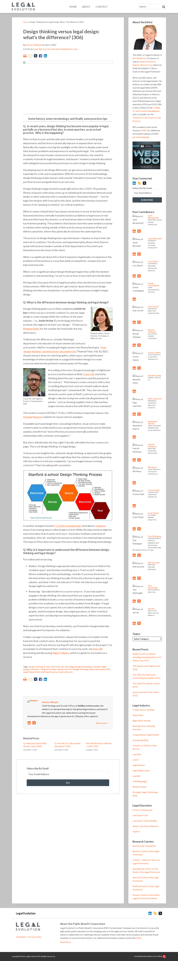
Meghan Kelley (31, 328)
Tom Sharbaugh (153, 586)
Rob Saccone (154, 562)
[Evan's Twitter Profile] (139, 529)
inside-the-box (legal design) (68, 666)
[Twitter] (144, 183)
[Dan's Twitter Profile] (139, 322)
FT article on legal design (67, 525)
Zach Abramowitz (153, 216)
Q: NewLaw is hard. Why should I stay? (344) (34, 744)
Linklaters (100, 525)
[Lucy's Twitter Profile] (139, 276)
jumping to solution (92, 666)
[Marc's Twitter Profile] (139, 414)
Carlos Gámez (154, 352)
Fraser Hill (88, 374)
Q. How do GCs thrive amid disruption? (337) (67, 744)
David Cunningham (153, 284)
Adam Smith (138, 715)
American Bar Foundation (144, 846)
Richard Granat (140, 787)
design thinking (36, 666)
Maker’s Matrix (60, 652)
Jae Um (151, 608)
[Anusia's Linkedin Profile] (29, 723)
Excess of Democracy (142, 810)
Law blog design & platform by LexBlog (148, 956)
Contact (102, 6)
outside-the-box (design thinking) (72, 669)
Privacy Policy (35, 937)
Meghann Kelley (48, 669)
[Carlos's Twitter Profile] (139, 368)
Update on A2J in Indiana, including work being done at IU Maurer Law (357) (147, 657)
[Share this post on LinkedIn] (45, 56)
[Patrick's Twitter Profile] (139, 460)
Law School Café (140, 815)
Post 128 (97, 648)
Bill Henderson (139, 58)
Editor (139, 938)
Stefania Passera (32, 416)
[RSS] (139, 183)
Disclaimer (21, 937)
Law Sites (137, 754)
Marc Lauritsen (155, 398)
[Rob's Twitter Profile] (139, 578)
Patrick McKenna (152, 445)
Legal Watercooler (141, 770)
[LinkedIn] (134, 183)
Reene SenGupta (97, 669)
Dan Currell (153, 306)
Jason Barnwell (155, 238)
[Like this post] (40, 56)
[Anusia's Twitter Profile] (34, 723)
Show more (101, 723)
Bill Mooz (152, 467)
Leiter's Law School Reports (145, 826)
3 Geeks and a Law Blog (143, 710)
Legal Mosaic (139, 765)
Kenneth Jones (154, 375)
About (86, 6)
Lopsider (137, 776)
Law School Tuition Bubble (145, 820)
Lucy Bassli (153, 261)
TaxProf (136, 831)
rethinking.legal (140, 781)
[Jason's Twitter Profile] (139, 254)
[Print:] (25, 55)
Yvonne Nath (154, 490)
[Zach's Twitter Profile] (139, 231)
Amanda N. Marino (153, 422)
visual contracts (65, 671)
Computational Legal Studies (146, 734)
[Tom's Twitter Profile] (139, 601)
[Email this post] (30, 56)
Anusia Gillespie (33, 44)
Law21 (136, 759)
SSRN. (144, 130)
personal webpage (141, 137)
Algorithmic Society (142, 720)
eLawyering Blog (140, 740)
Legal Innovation (41, 49)
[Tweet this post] (35, 56)
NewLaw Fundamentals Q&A (64, 49)
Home (73, 6)
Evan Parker (153, 513)
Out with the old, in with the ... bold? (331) (99, 744)
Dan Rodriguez (155, 536)
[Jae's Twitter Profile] (139, 623)
